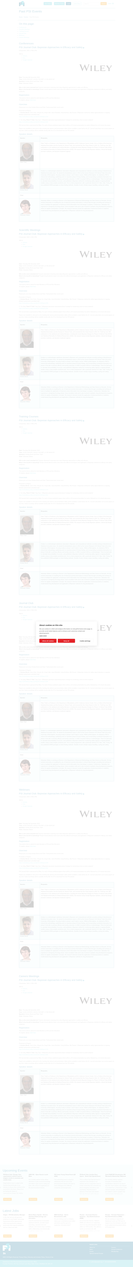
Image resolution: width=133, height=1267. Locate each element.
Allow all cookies (48, 641)
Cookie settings (85, 641)
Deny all (66, 641)
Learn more (43, 636)
